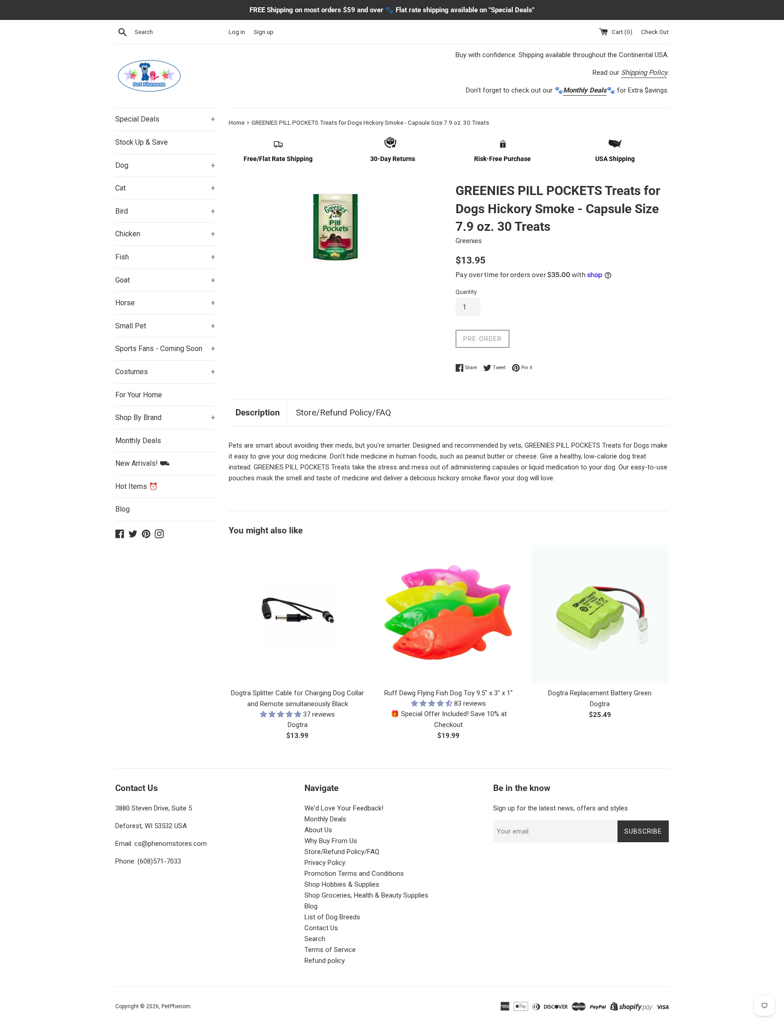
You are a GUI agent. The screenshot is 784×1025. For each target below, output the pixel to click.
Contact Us (321, 928)
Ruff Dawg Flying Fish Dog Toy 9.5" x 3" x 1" (448, 693)
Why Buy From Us (330, 841)
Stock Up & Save (141, 142)
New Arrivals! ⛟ (142, 463)
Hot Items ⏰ (136, 486)
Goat (165, 280)
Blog (122, 509)
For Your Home (138, 394)
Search (314, 939)
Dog (165, 165)
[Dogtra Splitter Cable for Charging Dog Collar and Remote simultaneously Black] (297, 614)
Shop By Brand (165, 417)
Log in (237, 31)
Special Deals (165, 119)
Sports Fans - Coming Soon (165, 348)
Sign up (264, 31)
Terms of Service (330, 950)
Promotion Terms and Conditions (354, 873)
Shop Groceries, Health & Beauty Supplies (366, 895)
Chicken (165, 233)
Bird (165, 211)
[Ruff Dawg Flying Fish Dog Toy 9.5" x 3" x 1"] (448, 614)
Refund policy (324, 961)
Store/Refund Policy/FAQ (343, 412)
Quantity (466, 292)
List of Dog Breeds (332, 917)
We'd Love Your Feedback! (343, 808)
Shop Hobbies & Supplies (341, 884)
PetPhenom (176, 1006)
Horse (165, 302)
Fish (165, 257)
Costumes (165, 371)
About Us (318, 830)
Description (257, 412)
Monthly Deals (138, 440)
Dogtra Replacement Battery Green (600, 693)
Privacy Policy (324, 863)
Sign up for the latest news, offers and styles (560, 808)
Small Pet (165, 326)
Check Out (655, 31)
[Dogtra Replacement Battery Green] (600, 614)
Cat (165, 188)
